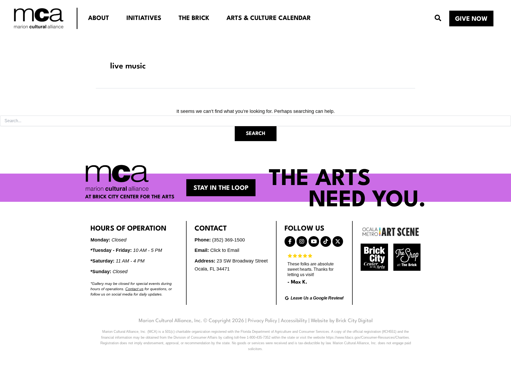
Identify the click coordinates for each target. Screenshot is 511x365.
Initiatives (143, 18)
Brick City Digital (354, 320)
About (98, 18)
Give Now (471, 19)
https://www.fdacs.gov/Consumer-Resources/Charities (367, 337)
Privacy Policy (262, 320)
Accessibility (294, 320)
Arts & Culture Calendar (268, 18)
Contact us (134, 289)
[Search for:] (255, 121)
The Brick (194, 18)
